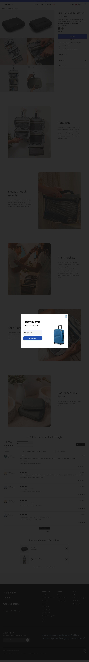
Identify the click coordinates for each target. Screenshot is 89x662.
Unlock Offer (32, 338)
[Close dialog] (66, 316)
